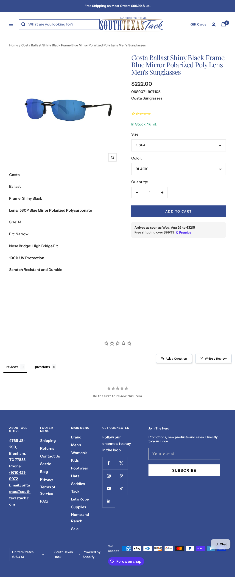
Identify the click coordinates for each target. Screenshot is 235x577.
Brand (76, 437)
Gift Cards (198, 24)
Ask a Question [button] (176, 358)
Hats (75, 476)
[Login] (214, 24)
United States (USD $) (23, 554)
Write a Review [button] (216, 358)
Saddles (78, 483)
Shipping (48, 440)
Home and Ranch (80, 517)
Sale (74, 528)
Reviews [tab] (12, 367)
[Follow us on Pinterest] (121, 475)
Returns (47, 448)
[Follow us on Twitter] (121, 463)
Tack (75, 491)
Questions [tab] (42, 367)
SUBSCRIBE (184, 470)
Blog (44, 471)
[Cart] (223, 24)
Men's (76, 445)
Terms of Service (47, 490)
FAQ (44, 501)
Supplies (78, 507)
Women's (79, 452)
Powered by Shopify (92, 554)
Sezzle (45, 463)
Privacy (46, 479)
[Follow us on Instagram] (108, 475)
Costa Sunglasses (146, 98)
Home (13, 45)
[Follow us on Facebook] (108, 463)
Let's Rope (80, 499)
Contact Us (50, 456)
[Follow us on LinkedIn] (108, 501)
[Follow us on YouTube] (108, 488)
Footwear (79, 468)
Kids (75, 460)
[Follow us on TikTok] (121, 488)
